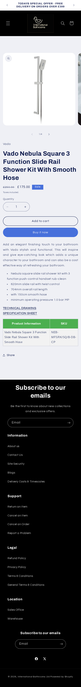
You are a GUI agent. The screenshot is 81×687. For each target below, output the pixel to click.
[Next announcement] (74, 5)
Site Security (16, 463)
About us (13, 446)
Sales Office (16, 609)
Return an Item (18, 506)
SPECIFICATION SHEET (20, 313)
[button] (8, 23)
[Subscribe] (69, 422)
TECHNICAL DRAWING (19, 308)
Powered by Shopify (61, 677)
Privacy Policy (17, 567)
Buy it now (40, 232)
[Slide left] (32, 134)
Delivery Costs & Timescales (26, 481)
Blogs (11, 472)
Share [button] (11, 355)
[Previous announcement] (7, 5)
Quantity (8, 199)
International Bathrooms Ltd (34, 677)
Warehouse (15, 618)
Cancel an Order (18, 524)
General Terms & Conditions (26, 584)
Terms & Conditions (20, 576)
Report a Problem (19, 533)
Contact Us (15, 455)
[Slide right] (49, 134)
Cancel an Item (18, 515)
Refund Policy (17, 558)
